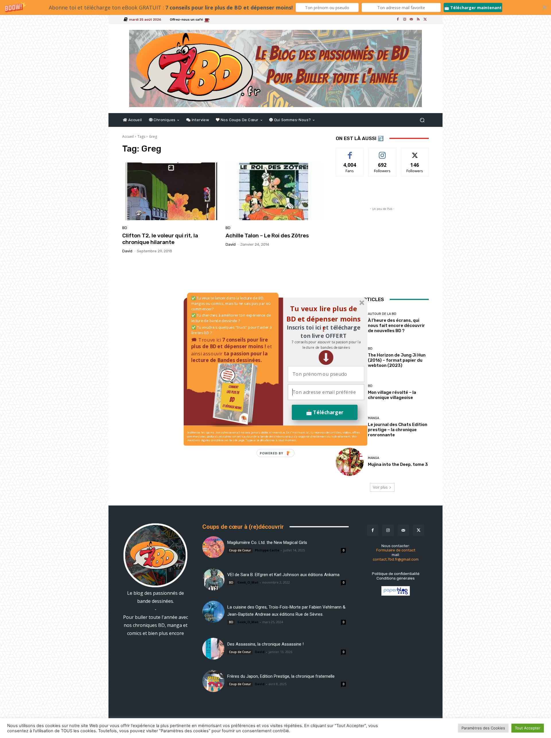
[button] (326, 345)
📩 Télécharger (325, 412)
